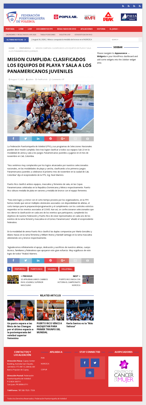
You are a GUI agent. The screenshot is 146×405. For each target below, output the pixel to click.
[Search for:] (124, 39)
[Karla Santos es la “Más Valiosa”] (80, 310)
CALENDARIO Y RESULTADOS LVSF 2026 (21, 34)
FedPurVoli (42, 79)
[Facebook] (84, 363)
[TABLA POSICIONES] (128, 6)
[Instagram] (90, 373)
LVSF (30, 29)
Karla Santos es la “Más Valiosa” (79, 325)
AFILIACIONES (87, 29)
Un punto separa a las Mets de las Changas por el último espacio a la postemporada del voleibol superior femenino (20, 331)
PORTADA (10, 29)
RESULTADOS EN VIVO (66, 29)
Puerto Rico (36, 269)
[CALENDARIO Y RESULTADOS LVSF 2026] (123, 6)
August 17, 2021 (17, 79)
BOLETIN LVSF (64, 34)
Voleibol (52, 269)
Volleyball (66, 269)
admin (31, 79)
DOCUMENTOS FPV (44, 29)
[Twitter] (95, 363)
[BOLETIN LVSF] (134, 6)
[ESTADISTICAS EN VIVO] (139, 6)
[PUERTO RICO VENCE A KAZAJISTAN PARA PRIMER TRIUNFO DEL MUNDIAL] (50, 310)
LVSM (21, 29)
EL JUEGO (114, 29)
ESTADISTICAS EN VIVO (83, 34)
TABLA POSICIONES (47, 34)
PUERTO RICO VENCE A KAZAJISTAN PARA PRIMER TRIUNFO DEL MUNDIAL (49, 328)
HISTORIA (101, 29)
